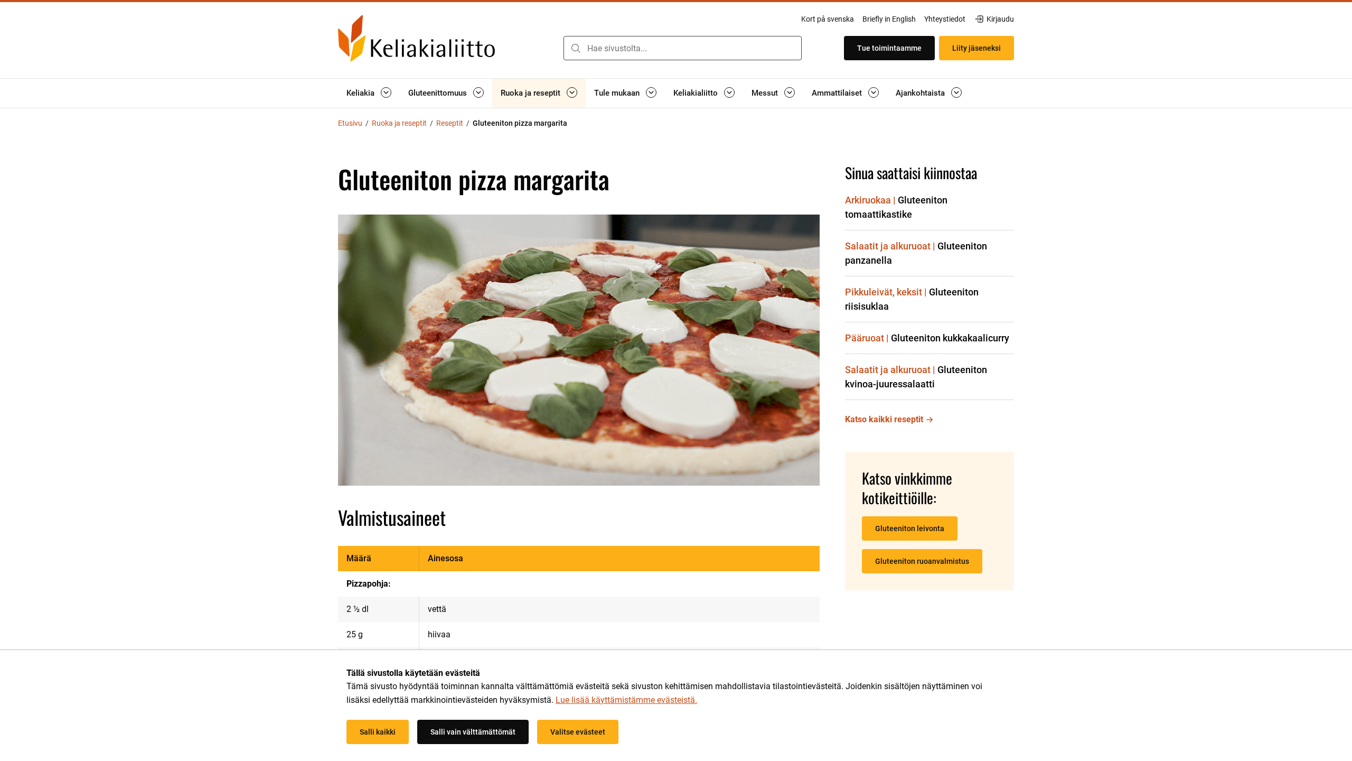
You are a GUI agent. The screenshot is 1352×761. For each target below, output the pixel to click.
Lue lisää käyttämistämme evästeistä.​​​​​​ (626, 700)
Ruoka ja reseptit (530, 93)
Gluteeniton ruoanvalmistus (922, 561)
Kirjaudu (1000, 19)
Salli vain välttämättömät (472, 732)
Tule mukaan (617, 93)
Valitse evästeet (577, 732)
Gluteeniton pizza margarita (520, 123)
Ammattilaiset (837, 93)
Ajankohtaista (920, 93)
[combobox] (682, 48)
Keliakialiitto (695, 93)
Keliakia (360, 93)
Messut (765, 93)
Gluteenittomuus (437, 93)
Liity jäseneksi (976, 48)
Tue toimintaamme (889, 48)
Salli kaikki (378, 732)
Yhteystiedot (944, 19)
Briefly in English (889, 19)
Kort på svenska (827, 19)
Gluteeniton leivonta (909, 528)
